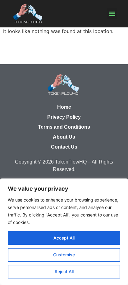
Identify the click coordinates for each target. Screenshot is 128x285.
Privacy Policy (64, 117)
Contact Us (64, 147)
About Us (64, 137)
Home (64, 107)
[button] (112, 13)
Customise (64, 254)
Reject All (64, 271)
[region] (64, 231)
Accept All (64, 237)
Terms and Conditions (64, 127)
